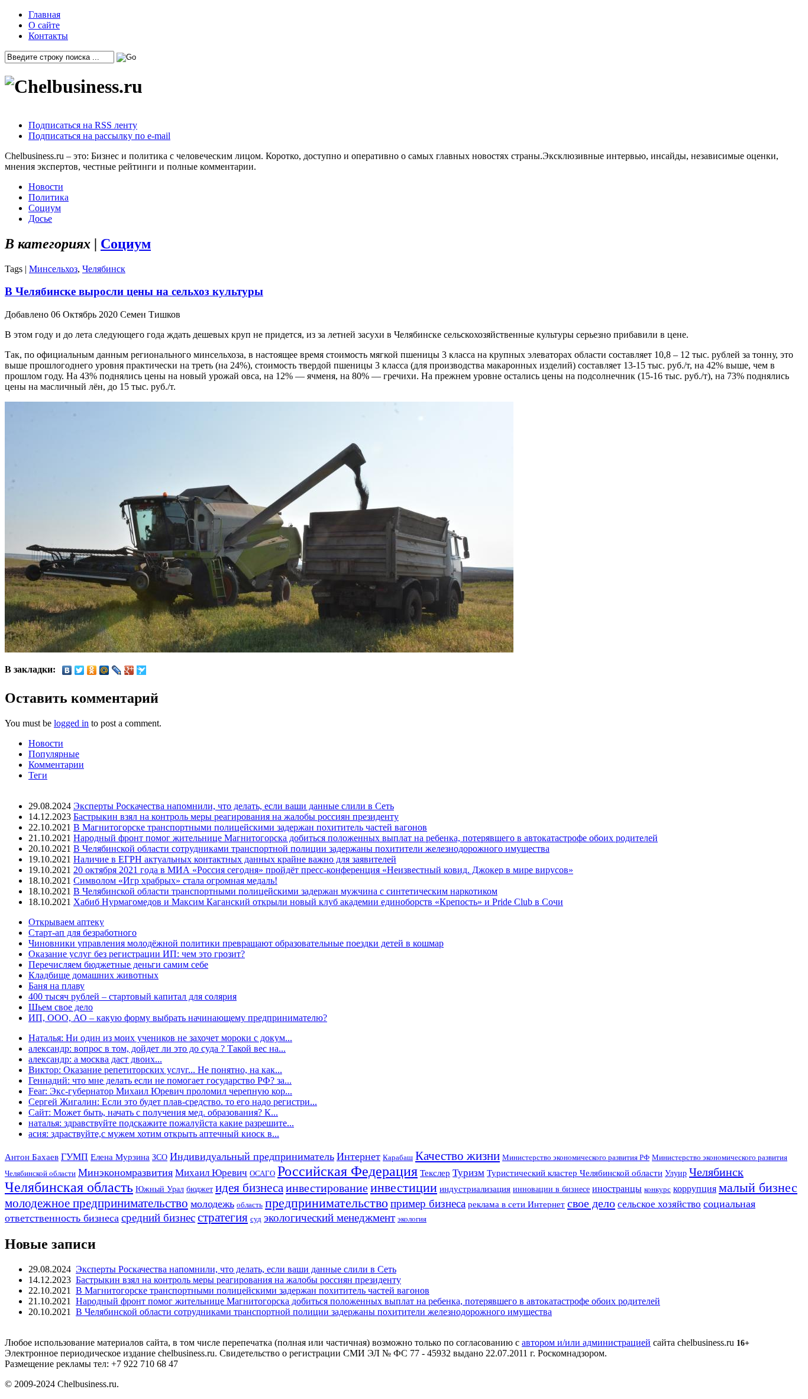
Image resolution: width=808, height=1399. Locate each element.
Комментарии (56, 765)
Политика (48, 197)
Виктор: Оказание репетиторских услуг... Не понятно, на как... (155, 1070)
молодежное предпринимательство (96, 1203)
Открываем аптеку (66, 922)
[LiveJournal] (117, 670)
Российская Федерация (347, 1171)
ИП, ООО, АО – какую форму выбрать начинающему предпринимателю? (177, 1018)
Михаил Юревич (211, 1172)
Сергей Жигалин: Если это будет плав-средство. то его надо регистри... (172, 1102)
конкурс (657, 1189)
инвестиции (403, 1188)
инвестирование (327, 1187)
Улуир (676, 1173)
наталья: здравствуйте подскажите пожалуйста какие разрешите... (161, 1123)
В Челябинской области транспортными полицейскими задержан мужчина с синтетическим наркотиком (285, 891)
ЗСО (159, 1157)
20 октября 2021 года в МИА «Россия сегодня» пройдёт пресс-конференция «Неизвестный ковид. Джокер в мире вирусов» (323, 870)
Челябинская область (69, 1187)
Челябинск (103, 269)
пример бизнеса (428, 1203)
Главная (44, 14)
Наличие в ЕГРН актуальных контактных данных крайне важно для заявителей (234, 859)
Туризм (468, 1172)
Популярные (53, 754)
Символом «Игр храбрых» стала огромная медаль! (175, 880)
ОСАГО (262, 1173)
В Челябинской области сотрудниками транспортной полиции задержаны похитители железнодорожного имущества (311, 849)
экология (411, 1218)
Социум (44, 208)
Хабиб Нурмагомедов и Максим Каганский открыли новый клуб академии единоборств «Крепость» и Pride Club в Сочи (318, 902)
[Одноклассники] (92, 670)
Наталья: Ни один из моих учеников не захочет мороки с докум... (160, 1038)
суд (255, 1218)
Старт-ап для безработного (82, 933)
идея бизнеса (249, 1187)
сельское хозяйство (659, 1204)
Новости (45, 187)
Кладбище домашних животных (93, 975)
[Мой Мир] (104, 670)
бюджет (199, 1189)
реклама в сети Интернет (516, 1204)
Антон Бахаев (32, 1157)
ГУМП (74, 1157)
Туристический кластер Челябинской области (574, 1173)
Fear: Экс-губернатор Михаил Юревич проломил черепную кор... (160, 1091)
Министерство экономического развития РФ (575, 1157)
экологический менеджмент (329, 1217)
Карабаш (398, 1157)
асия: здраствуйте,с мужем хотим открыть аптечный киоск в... (153, 1134)
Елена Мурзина (120, 1157)
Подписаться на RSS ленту (82, 125)
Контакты (48, 36)
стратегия (223, 1217)
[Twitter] (79, 670)
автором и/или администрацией (586, 1342)
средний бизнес (158, 1217)
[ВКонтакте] (67, 670)
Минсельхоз (53, 269)
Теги (37, 775)
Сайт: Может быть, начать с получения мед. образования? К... (153, 1112)
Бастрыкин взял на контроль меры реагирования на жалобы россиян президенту (236, 817)
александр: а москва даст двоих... (95, 1059)
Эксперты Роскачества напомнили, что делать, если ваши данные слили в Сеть (233, 806)
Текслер (435, 1173)
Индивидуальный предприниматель (252, 1156)
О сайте (44, 25)
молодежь (212, 1204)
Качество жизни (457, 1156)
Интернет (358, 1156)
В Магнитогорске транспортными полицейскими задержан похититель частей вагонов (250, 827)
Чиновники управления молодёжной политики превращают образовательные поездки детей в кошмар (236, 943)
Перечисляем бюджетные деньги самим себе (118, 964)
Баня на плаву (56, 986)
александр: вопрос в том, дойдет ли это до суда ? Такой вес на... (157, 1048)
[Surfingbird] (141, 670)
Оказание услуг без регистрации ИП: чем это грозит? (136, 954)
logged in (71, 723)
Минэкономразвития (125, 1172)
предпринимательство (326, 1203)
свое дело (591, 1203)
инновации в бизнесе (551, 1189)
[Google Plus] (129, 670)
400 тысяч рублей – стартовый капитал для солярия (132, 996)
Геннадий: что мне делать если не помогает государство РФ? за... (160, 1080)
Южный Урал (159, 1189)
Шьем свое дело (60, 1007)
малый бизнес (758, 1187)
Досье (40, 219)
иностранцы (617, 1189)
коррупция (694, 1189)
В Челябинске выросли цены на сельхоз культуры (134, 291)
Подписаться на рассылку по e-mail (99, 136)
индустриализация (474, 1189)
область (250, 1204)
